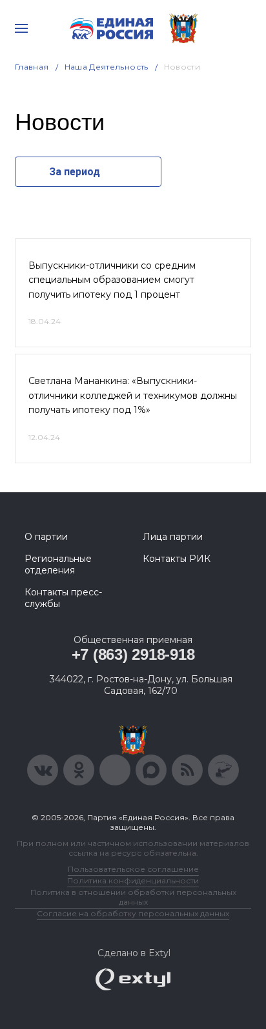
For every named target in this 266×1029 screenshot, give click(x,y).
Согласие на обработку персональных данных (133, 913)
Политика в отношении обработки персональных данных (133, 897)
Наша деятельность (106, 67)
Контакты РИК (176, 558)
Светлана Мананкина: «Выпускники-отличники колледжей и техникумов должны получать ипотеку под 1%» (132, 395)
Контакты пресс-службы (63, 598)
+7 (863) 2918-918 (133, 654)
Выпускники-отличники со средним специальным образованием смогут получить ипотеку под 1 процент (112, 280)
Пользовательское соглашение (133, 869)
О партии (46, 537)
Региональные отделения (58, 564)
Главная (32, 67)
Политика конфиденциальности (133, 880)
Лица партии (173, 537)
